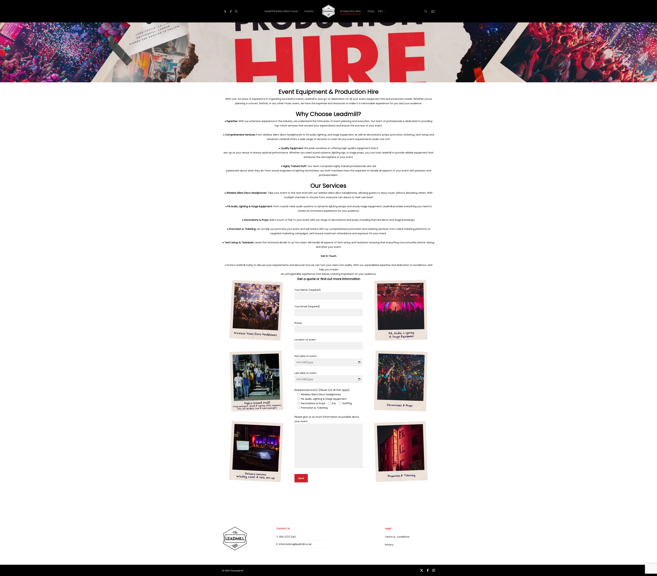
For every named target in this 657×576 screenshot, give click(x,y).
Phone (298, 323)
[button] (433, 11)
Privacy (389, 544)
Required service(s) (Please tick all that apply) (323, 398)
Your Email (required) (307, 306)
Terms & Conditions (397, 537)
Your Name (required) (307, 290)
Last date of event (305, 373)
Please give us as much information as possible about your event (326, 419)
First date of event (305, 356)
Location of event (305, 339)
